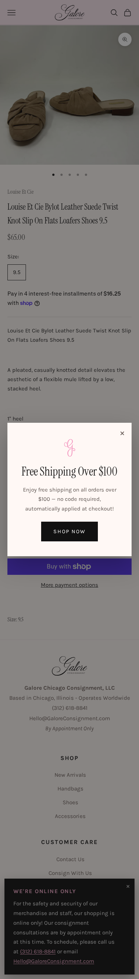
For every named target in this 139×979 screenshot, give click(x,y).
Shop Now (69, 531)
